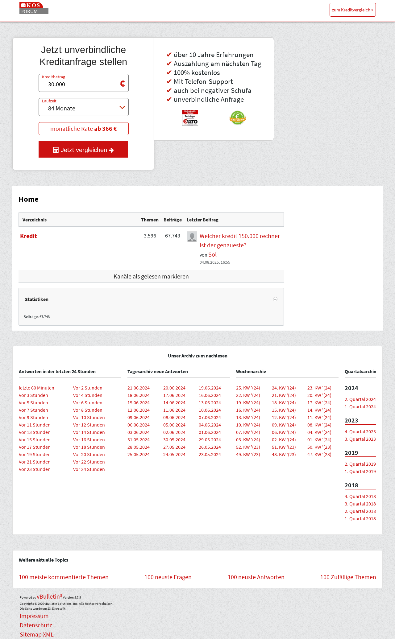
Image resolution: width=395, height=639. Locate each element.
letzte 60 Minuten (36, 388)
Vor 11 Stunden (35, 425)
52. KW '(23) (248, 447)
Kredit (28, 236)
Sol (212, 254)
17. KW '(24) (319, 402)
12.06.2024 (138, 410)
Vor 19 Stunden (35, 454)
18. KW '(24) (284, 402)
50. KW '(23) (319, 447)
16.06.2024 (210, 395)
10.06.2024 (210, 410)
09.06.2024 (138, 417)
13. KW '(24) (248, 417)
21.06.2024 (138, 388)
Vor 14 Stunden (89, 432)
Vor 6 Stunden (87, 402)
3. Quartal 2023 (360, 439)
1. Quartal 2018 (360, 518)
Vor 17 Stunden (35, 447)
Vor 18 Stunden (89, 447)
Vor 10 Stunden (89, 417)
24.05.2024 (174, 454)
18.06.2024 (138, 395)
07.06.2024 (210, 417)
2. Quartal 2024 (360, 399)
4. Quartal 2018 (360, 496)
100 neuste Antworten (256, 577)
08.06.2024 (174, 417)
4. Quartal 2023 (360, 431)
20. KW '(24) (319, 395)
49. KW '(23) (248, 454)
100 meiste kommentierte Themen (64, 577)
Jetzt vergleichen (84, 149)
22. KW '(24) (248, 395)
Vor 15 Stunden (35, 439)
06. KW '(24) (284, 432)
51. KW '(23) (284, 447)
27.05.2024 (174, 447)
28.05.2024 (138, 447)
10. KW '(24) (248, 425)
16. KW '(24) (248, 410)
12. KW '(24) (284, 417)
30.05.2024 (174, 439)
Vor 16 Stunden (89, 439)
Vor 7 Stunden (33, 410)
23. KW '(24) (319, 388)
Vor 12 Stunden (89, 425)
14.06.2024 (174, 402)
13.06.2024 (210, 402)
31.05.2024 (138, 439)
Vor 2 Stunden (87, 388)
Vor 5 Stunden (33, 402)
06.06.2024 (138, 425)
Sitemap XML (37, 634)
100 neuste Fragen (168, 577)
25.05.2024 (138, 454)
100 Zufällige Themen (348, 577)
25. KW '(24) (248, 388)
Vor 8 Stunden (87, 410)
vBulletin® (49, 596)
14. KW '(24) (319, 410)
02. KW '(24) (284, 439)
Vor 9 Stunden (33, 417)
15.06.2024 (138, 402)
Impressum (34, 616)
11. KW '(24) (319, 417)
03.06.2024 (138, 432)
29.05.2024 (210, 439)
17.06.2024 (174, 395)
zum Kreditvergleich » (352, 10)
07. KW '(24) (248, 432)
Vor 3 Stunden (33, 395)
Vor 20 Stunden (89, 454)
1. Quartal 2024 (360, 406)
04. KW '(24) (319, 432)
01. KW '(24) (319, 439)
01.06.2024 (210, 432)
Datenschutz (36, 625)
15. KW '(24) (284, 410)
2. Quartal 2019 (360, 464)
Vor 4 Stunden (87, 395)
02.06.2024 (174, 432)
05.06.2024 (174, 425)
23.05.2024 (210, 454)
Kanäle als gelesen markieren (151, 276)
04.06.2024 (210, 425)
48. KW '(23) (284, 454)
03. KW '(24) (248, 439)
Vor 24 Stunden (89, 469)
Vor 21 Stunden (35, 462)
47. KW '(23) (319, 454)
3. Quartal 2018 (360, 504)
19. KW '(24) (248, 402)
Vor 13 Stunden (35, 432)
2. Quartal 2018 (360, 511)
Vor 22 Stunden (89, 462)
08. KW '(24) (319, 425)
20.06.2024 (174, 388)
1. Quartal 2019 (360, 471)
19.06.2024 (210, 388)
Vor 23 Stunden (35, 469)
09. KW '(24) (284, 425)
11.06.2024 (174, 410)
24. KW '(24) (284, 388)
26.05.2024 (210, 447)
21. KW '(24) (284, 395)
